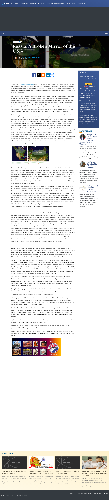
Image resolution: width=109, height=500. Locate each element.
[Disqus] (43, 385)
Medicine (49, 3)
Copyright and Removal (84, 493)
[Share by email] (43, 75)
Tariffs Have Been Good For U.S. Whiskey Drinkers (92, 165)
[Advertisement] (54, 19)
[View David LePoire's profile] (16, 57)
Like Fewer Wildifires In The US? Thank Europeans (14, 472)
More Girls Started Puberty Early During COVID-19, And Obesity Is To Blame (94, 473)
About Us (72, 493)
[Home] (7, 3)
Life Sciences (41, 3)
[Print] (52, 75)
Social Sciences (71, 3)
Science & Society (17, 41)
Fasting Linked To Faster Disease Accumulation (92, 188)
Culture (22, 3)
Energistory (36, 57)
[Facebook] (2, 33)
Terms (106, 493)
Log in (106, 33)
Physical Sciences (59, 3)
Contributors (81, 3)
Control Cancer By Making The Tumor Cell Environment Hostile (41, 472)
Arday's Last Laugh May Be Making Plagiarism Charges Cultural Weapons (88, 139)
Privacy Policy (98, 493)
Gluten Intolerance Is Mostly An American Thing (67, 472)
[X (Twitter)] (3, 33)
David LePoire (25, 57)
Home (16, 3)
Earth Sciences (30, 3)
